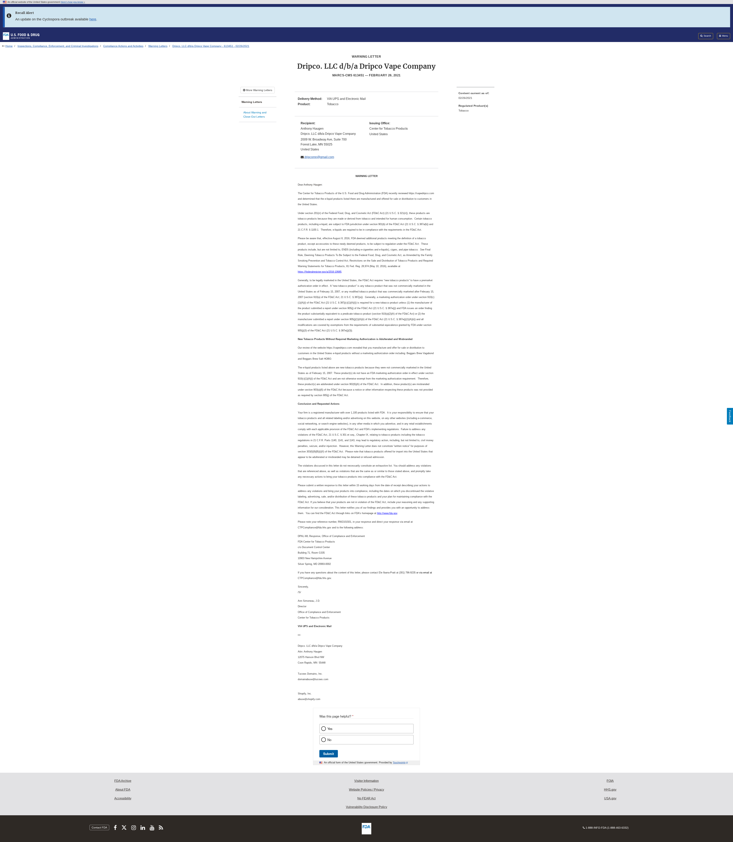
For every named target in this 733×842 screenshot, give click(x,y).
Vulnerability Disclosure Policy (366, 807)
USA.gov (610, 798)
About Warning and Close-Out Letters (254, 114)
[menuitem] (475, 96)
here (92, 19)
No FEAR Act (366, 798)
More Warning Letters (258, 90)
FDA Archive (122, 780)
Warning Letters (157, 46)
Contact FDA (99, 827)
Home (9, 46)
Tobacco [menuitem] (464, 110)
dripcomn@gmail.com (319, 157)
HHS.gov (610, 789)
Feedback (729, 416)
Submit (328, 753)
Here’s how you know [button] (72, 2)
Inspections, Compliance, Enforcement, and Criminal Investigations (58, 46)
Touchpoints (399, 762)
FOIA (610, 780)
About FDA (122, 789)
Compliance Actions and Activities (123, 46)
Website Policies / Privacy (366, 789)
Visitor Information (366, 780)
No (329, 739)
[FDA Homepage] (21, 35)
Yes (329, 728)
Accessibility (122, 798)
